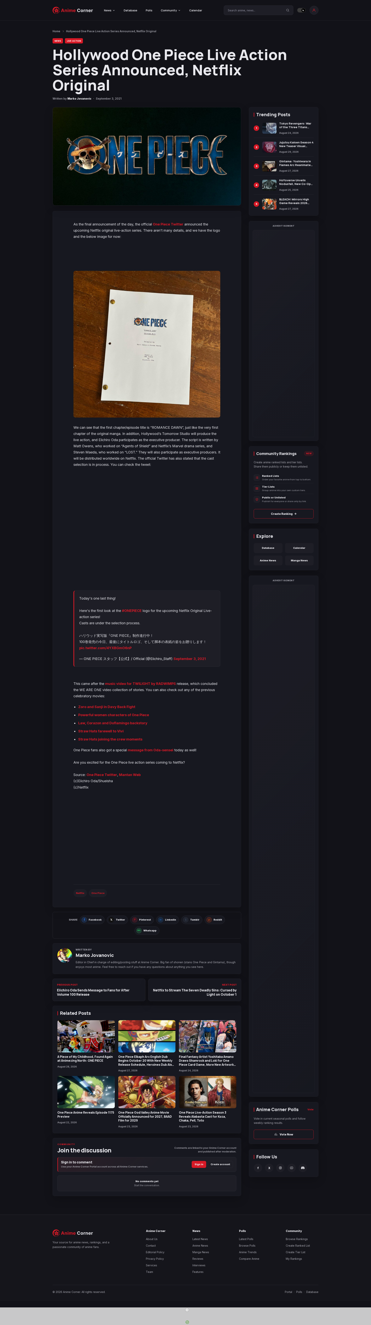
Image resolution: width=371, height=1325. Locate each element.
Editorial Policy (155, 1252)
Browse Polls (247, 1245)
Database (130, 10)
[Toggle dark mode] (301, 10)
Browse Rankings (297, 1239)
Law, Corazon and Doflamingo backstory (112, 723)
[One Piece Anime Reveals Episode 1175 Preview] (86, 1092)
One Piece (98, 893)
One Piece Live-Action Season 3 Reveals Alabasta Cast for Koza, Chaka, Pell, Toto (202, 1116)
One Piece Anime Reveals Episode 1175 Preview (85, 1114)
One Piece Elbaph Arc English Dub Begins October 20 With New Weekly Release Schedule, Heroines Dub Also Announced (146, 1063)
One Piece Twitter (168, 224)
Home (56, 31)
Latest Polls (246, 1239)
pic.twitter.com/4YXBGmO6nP (105, 648)
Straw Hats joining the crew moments (110, 739)
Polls (149, 10)
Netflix (80, 893)
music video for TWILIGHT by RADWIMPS (140, 684)
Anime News (268, 560)
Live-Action (74, 40)
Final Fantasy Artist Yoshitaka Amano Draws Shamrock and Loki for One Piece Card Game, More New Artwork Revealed (206, 1063)
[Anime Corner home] (73, 10)
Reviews (197, 1258)
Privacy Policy (155, 1258)
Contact (151, 1245)
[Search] (288, 10)
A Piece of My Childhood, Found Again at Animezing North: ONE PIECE (85, 1059)
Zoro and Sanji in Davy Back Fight (106, 707)
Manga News (299, 560)
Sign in (199, 1164)
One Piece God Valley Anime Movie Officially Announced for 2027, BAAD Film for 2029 (145, 1116)
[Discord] (303, 1168)
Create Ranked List (298, 1245)
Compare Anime (249, 1258)
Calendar (195, 10)
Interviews (198, 1265)
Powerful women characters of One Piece (113, 715)
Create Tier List (295, 1252)
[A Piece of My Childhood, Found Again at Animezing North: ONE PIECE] (86, 1036)
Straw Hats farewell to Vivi (101, 731)
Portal (288, 1292)
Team (149, 1271)
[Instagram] (280, 1168)
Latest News (200, 1239)
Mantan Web (130, 775)
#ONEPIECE (132, 611)
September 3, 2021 (190, 659)
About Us (151, 1239)
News (57, 40)
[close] (187, 1310)
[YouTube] (291, 1168)
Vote (310, 1109)
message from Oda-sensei (150, 750)
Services (151, 1265)
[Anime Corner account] (314, 10)
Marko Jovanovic (79, 98)
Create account (220, 1164)
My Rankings (294, 1258)
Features (197, 1271)
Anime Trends (248, 1252)
